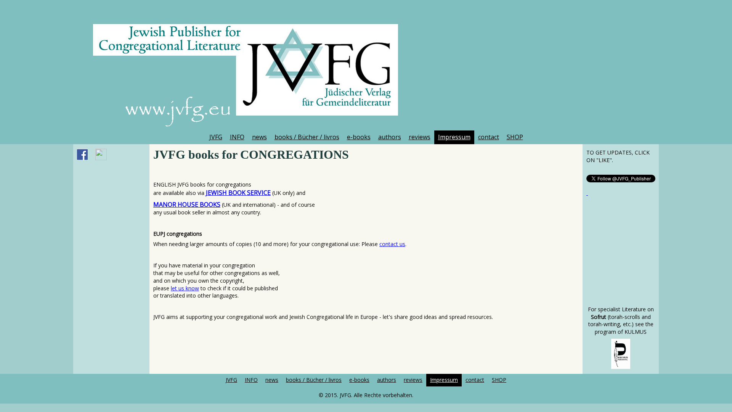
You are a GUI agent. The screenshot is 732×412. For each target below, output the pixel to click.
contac (387, 244)
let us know (185, 288)
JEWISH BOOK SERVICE (238, 192)
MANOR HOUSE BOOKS (186, 204)
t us (400, 244)
